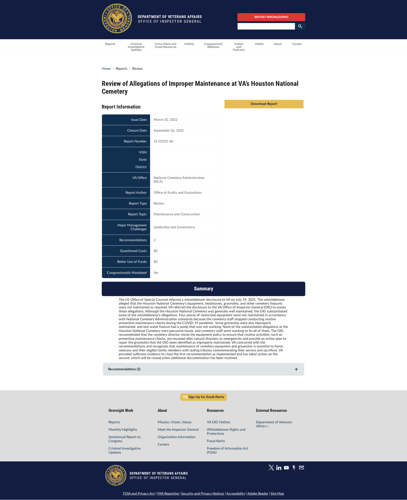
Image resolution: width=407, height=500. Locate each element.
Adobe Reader (257, 493)
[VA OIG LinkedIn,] (280, 468)
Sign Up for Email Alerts (206, 397)
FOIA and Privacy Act (139, 493)
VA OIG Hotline (218, 422)
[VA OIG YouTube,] (287, 468)
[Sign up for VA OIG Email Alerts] (302, 468)
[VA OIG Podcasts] (295, 468)
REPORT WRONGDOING (271, 17)
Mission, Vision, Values (174, 422)
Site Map (277, 493)
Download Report (264, 104)
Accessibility (235, 493)
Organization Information (176, 437)
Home (106, 68)
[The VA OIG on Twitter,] (272, 468)
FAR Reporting (168, 493)
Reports (114, 422)
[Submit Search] (300, 26)
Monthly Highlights (123, 429)
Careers (163, 444)
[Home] (117, 31)
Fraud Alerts (216, 441)
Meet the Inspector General (178, 429)
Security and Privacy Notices (202, 493)
